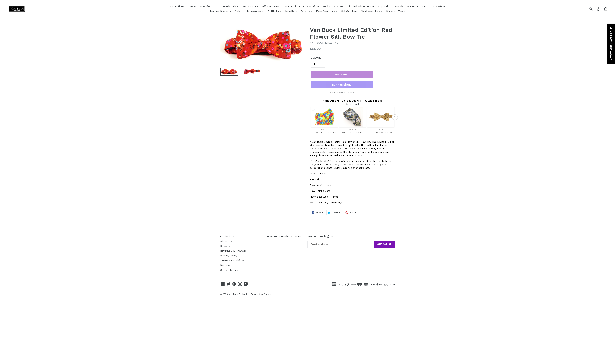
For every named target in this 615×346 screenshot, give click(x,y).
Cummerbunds (227, 6)
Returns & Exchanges (233, 250)
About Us (226, 241)
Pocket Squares (417, 6)
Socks (326, 6)
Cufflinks (274, 11)
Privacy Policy (228, 255)
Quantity (316, 57)
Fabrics (306, 11)
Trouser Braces (219, 11)
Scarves (339, 6)
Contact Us (227, 236)
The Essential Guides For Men (282, 236)
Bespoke (225, 265)
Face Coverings (326, 11)
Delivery (225, 245)
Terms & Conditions (232, 260)
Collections (177, 6)
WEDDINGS (249, 6)
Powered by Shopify (261, 294)
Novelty (290, 11)
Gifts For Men (271, 6)
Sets (238, 11)
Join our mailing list (321, 236)
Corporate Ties (229, 270)
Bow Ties (205, 6)
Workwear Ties (371, 11)
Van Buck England (238, 294)
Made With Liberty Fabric (301, 6)
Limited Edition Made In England (368, 6)
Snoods (398, 6)
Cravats (438, 6)
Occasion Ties (395, 11)
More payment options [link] (342, 92)
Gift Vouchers (349, 11)
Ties (191, 6)
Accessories (254, 11)
